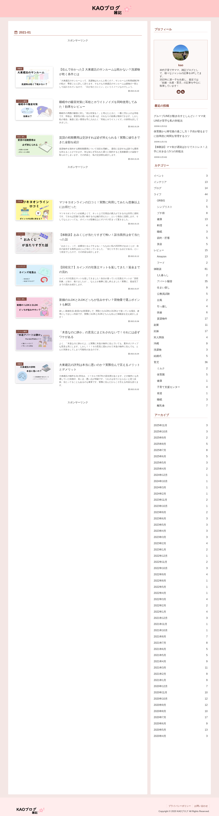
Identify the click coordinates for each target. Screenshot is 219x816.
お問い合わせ (201, 806)
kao (180, 65)
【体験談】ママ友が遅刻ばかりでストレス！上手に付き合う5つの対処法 (181, 149)
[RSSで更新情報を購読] (183, 92)
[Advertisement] (78, 52)
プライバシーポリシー (179, 806)
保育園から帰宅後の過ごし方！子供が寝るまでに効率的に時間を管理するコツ (181, 133)
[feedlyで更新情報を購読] (179, 92)
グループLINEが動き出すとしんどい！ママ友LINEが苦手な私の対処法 (180, 118)
